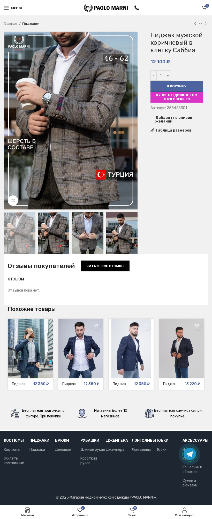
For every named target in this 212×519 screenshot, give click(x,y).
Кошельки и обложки (192, 469)
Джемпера (117, 440)
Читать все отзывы (105, 266)
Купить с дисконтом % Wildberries (176, 97)
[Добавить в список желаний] (45, 325)
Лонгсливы (144, 440)
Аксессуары (195, 440)
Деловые (63, 449)
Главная (11, 24)
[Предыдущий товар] (195, 23)
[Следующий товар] (205, 23)
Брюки (62, 440)
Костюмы (14, 440)
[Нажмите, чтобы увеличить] (13, 200)
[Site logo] (106, 7)
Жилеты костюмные (14, 460)
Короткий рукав (88, 460)
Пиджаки (31, 24)
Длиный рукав (92, 449)
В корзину (176, 86)
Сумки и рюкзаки (190, 482)
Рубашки (89, 440)
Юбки (163, 440)
